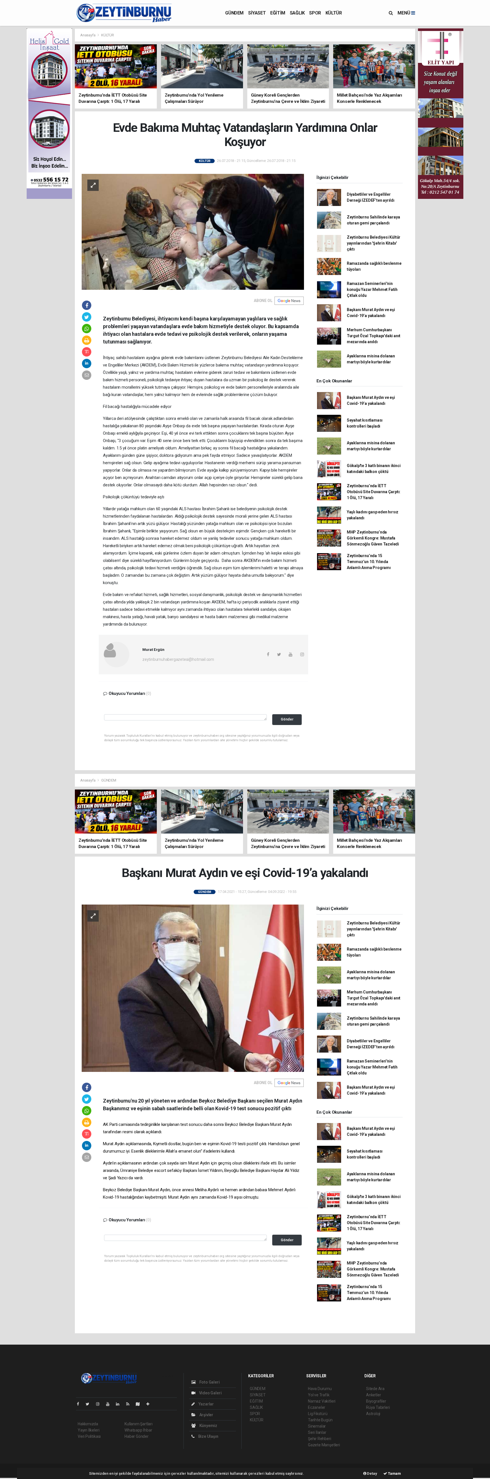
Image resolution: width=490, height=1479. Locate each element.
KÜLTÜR (334, 13)
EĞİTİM (277, 13)
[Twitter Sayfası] (90, 1404)
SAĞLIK (297, 13)
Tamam (394, 1473)
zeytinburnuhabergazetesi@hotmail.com (178, 659)
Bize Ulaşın (207, 1436)
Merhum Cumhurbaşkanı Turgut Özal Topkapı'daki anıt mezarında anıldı (373, 336)
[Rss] (130, 1404)
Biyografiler (376, 1401)
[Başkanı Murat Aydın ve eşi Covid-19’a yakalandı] (193, 988)
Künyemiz (207, 1425)
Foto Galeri (209, 1382)
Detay (371, 1473)
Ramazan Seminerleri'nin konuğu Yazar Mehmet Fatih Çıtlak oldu (372, 289)
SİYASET (257, 13)
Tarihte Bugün (320, 1420)
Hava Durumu (320, 1388)
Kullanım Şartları (138, 1424)
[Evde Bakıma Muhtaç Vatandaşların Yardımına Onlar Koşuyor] (193, 231)
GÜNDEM (234, 13)
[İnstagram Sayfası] (100, 1404)
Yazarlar (206, 1404)
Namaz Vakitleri (321, 1401)
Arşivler (205, 1415)
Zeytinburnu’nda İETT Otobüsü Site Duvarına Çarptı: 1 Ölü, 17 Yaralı (373, 492)
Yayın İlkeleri (88, 1430)
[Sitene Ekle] (150, 1404)
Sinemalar (317, 1426)
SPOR (315, 13)
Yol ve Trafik (319, 1395)
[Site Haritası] (140, 1404)
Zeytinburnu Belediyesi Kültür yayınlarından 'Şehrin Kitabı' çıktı (373, 243)
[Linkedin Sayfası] (120, 1404)
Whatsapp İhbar (138, 1430)
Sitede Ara (375, 1388)
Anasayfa (88, 35)
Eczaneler (316, 1407)
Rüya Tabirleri (378, 1407)
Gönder (287, 719)
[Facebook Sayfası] (80, 1404)
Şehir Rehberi (319, 1438)
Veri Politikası (89, 1436)
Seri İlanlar (317, 1432)
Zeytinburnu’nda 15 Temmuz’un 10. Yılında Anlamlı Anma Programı (369, 561)
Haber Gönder (136, 1436)
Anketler (373, 1395)
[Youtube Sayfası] (110, 1404)
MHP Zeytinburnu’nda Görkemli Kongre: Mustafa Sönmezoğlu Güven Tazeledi (373, 538)
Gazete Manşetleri (324, 1445)
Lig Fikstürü (318, 1413)
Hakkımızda (88, 1424)
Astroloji (373, 1413)
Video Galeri (209, 1393)
